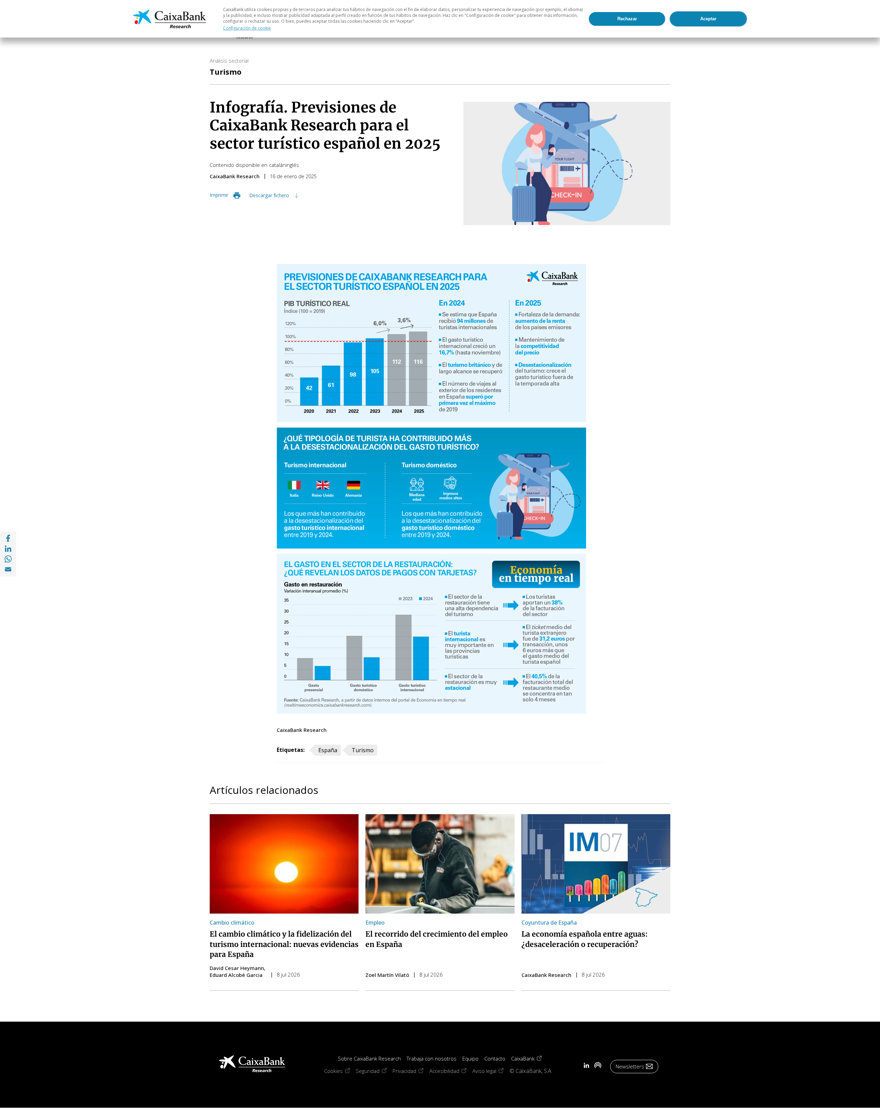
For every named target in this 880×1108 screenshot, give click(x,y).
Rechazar (627, 18)
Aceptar (708, 18)
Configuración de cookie (247, 28)
